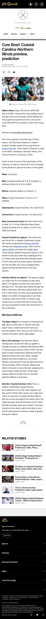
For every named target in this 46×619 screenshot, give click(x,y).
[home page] (10, 4)
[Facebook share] (4, 72)
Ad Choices (13, 597)
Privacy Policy (22, 597)
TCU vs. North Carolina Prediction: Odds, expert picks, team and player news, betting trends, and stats (29, 489)
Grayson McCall (9, 148)
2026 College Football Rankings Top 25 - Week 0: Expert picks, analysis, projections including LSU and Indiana (29, 499)
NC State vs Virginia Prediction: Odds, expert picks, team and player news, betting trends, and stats (29, 467)
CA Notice (5, 599)
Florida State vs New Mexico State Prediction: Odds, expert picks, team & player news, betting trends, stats (28, 478)
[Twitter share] (9, 72)
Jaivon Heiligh (8, 249)
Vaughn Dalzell (20, 450)
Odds (32, 34)
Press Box (5, 597)
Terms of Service (14, 599)
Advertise (5, 596)
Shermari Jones (21, 246)
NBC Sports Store (37, 596)
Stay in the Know (8, 526)
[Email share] (14, 72)
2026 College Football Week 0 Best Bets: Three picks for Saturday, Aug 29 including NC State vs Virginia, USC (28, 457)
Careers (11, 596)
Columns (14, 34)
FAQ (29, 596)
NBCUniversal (14, 603)
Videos (5, 34)
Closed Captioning (21, 596)
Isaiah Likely (32, 249)
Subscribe (6, 535)
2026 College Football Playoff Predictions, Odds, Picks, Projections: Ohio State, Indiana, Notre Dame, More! (29, 446)
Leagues (22, 34)
